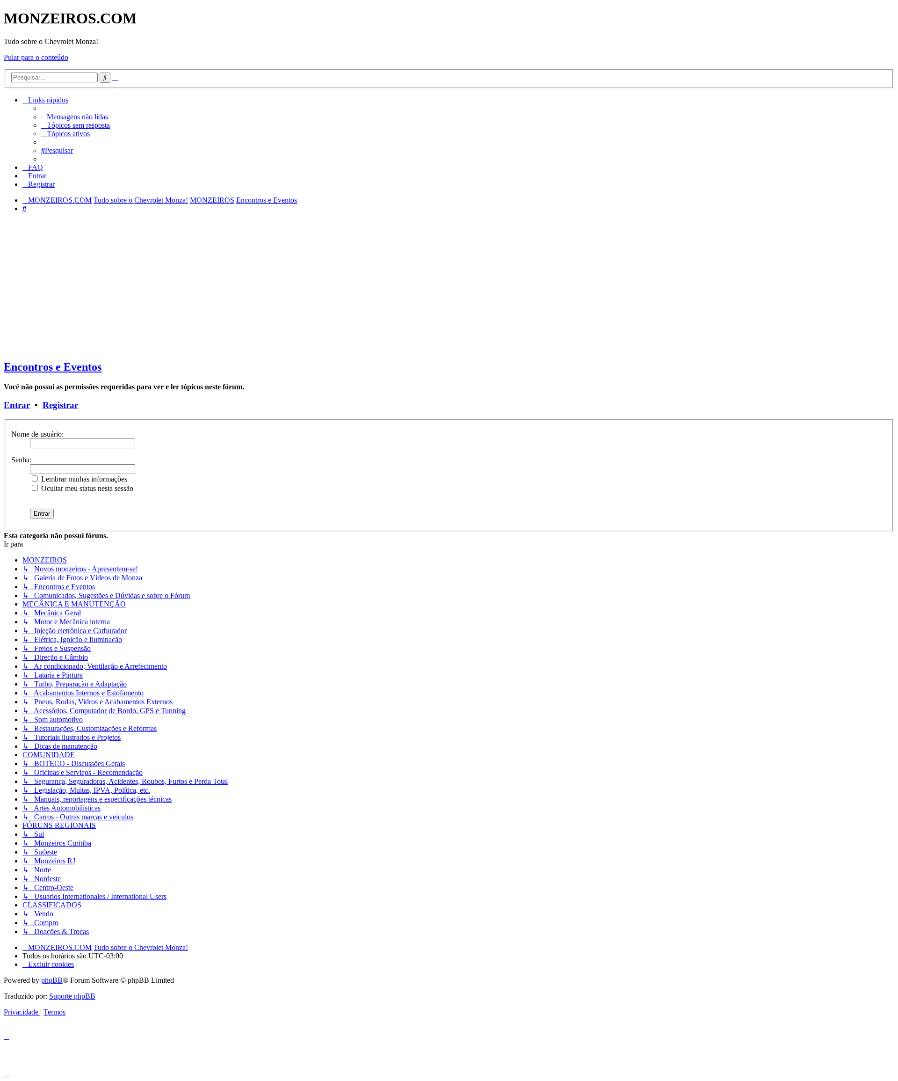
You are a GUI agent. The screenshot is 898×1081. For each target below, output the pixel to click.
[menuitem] (74, 117)
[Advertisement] (449, 285)
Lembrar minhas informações (83, 479)
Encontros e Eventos (52, 367)
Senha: (21, 460)
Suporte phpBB (72, 996)
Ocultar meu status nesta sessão (86, 488)
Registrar (60, 405)
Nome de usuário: (37, 434)
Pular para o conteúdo (36, 57)
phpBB (52, 980)
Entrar (17, 405)
